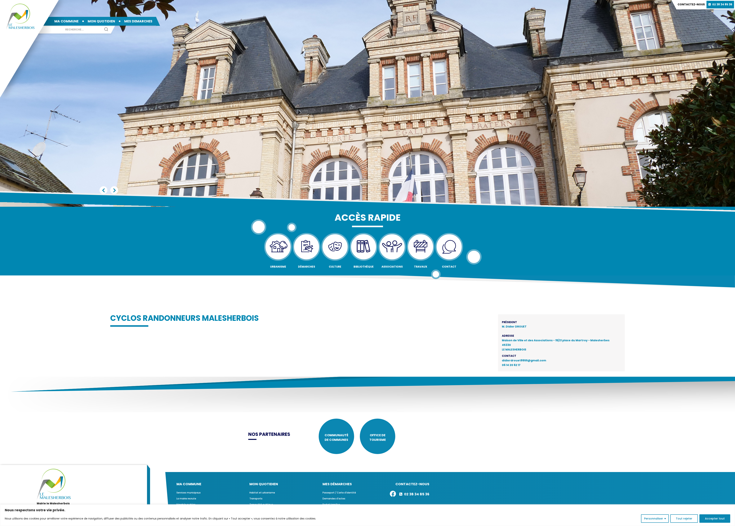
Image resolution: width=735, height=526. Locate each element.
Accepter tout (715, 518)
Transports (255, 498)
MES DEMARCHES (138, 21)
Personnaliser (653, 518)
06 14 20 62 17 (511, 365)
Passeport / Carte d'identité (339, 492)
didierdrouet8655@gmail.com (524, 360)
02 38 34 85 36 (722, 4)
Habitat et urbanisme (262, 492)
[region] (367, 515)
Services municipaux (188, 492)
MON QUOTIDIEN (101, 21)
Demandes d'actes (334, 498)
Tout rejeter (684, 518)
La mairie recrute (186, 498)
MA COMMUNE (66, 21)
